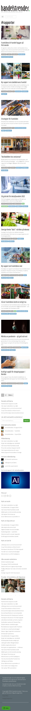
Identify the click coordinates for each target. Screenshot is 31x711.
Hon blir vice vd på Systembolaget (10, 551)
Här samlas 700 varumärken (8, 668)
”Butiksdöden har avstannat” (11, 156)
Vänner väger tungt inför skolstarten (10, 631)
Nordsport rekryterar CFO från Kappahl (12, 549)
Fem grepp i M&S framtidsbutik (9, 564)
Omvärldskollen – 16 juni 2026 (13, 434)
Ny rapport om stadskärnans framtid (13, 82)
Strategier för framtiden (9, 118)
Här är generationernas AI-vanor (10, 450)
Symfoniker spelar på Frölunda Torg (10, 622)
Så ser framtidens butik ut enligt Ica (13, 302)
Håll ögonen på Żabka (10, 462)
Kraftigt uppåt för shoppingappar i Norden (13, 372)
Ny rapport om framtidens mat (11, 266)
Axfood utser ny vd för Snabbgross (10, 554)
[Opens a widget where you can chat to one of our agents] (6, 708)
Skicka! (26, 420)
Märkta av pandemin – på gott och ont (14, 336)
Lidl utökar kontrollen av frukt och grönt (11, 620)
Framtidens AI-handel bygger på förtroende (12, 43)
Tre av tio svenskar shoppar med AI (10, 448)
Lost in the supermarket (11, 466)
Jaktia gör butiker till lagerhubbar (10, 642)
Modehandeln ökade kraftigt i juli (10, 640)
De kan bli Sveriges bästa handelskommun (12, 413)
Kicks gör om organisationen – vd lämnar (12, 647)
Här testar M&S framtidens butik (10, 445)
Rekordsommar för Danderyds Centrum (12, 615)
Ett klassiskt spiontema (11, 459)
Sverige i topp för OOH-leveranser (10, 573)
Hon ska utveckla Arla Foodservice (10, 658)
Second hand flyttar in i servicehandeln (11, 613)
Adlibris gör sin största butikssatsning (11, 512)
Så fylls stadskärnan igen (7, 562)
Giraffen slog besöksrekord (8, 645)
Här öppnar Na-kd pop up (8, 514)
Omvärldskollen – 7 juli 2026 (12, 431)
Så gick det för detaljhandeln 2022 (13, 196)
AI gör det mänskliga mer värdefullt (10, 443)
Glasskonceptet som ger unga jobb (10, 534)
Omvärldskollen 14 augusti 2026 (13, 427)
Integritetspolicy (7, 698)
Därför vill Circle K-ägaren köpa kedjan (11, 566)
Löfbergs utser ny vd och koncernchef (11, 408)
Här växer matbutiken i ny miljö (9, 406)
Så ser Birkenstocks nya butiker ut (10, 516)
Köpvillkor (5, 696)
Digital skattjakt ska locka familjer (10, 529)
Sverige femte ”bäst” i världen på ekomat (15, 229)
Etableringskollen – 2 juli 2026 (9, 532)
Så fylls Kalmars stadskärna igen (9, 624)
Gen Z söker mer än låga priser (9, 665)
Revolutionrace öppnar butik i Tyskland (11, 626)
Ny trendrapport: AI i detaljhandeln (12, 470)
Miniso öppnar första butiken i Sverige (11, 452)
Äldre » (10, 395)
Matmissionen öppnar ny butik (9, 403)
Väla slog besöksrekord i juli (8, 527)
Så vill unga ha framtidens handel (9, 536)
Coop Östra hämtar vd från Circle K (10, 410)
